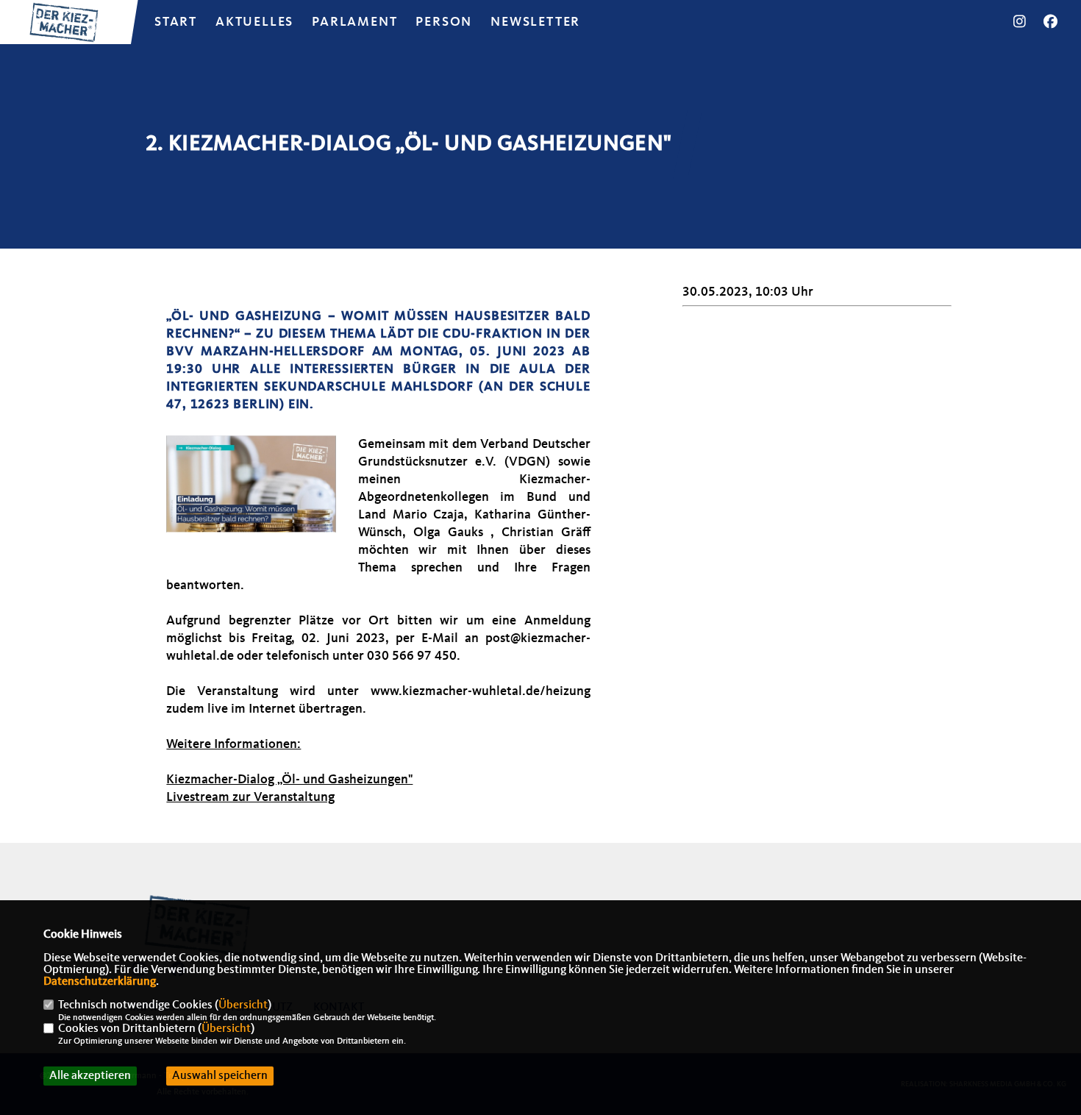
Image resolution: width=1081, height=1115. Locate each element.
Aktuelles (254, 22)
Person (443, 22)
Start (175, 22)
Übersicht (243, 1005)
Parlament (354, 22)
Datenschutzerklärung (99, 982)
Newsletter (535, 22)
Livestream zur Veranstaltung (250, 797)
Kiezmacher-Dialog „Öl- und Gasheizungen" (289, 779)
